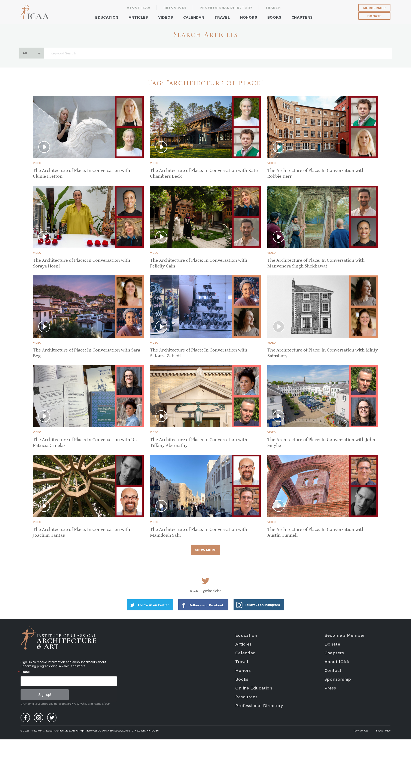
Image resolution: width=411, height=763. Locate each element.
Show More (205, 550)
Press (330, 688)
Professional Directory (226, 7)
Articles (138, 17)
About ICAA (139, 7)
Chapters (302, 17)
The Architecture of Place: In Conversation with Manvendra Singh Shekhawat (316, 263)
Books (274, 17)
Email (25, 672)
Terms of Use (360, 730)
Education (106, 17)
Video (37, 162)
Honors (248, 17)
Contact (333, 670)
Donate (374, 16)
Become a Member (345, 635)
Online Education (253, 688)
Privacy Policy (382, 730)
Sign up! (44, 694)
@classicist (212, 591)
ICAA (35, 11)
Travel (222, 17)
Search (273, 7)
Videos (165, 17)
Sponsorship (338, 679)
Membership (374, 8)
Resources (175, 7)
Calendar (193, 17)
